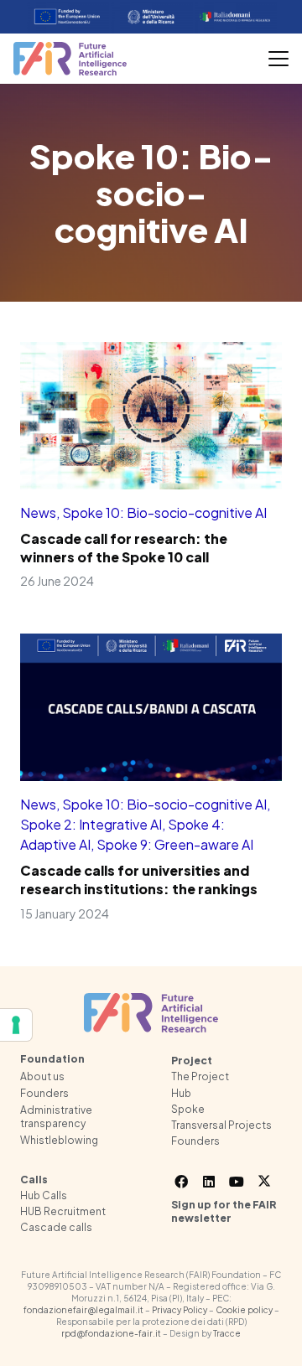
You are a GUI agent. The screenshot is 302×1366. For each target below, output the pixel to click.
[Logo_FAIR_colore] (70, 58)
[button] (278, 59)
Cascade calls (56, 1227)
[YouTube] (236, 1182)
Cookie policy (244, 1310)
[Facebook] (181, 1182)
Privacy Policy (179, 1310)
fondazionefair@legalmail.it (83, 1310)
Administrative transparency (56, 1117)
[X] (264, 1182)
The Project (200, 1076)
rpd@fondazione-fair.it (111, 1333)
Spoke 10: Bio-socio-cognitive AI (164, 512)
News (38, 512)
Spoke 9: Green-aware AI (174, 844)
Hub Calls (43, 1195)
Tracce (227, 1333)
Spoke (188, 1109)
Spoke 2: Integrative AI (91, 824)
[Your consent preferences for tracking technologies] (16, 1025)
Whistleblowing (59, 1140)
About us (42, 1076)
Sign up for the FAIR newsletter (223, 1211)
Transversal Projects (221, 1125)
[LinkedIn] (209, 1182)
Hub (181, 1093)
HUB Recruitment (63, 1211)
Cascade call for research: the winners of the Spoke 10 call (123, 548)
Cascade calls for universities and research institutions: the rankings (139, 880)
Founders (44, 1093)
